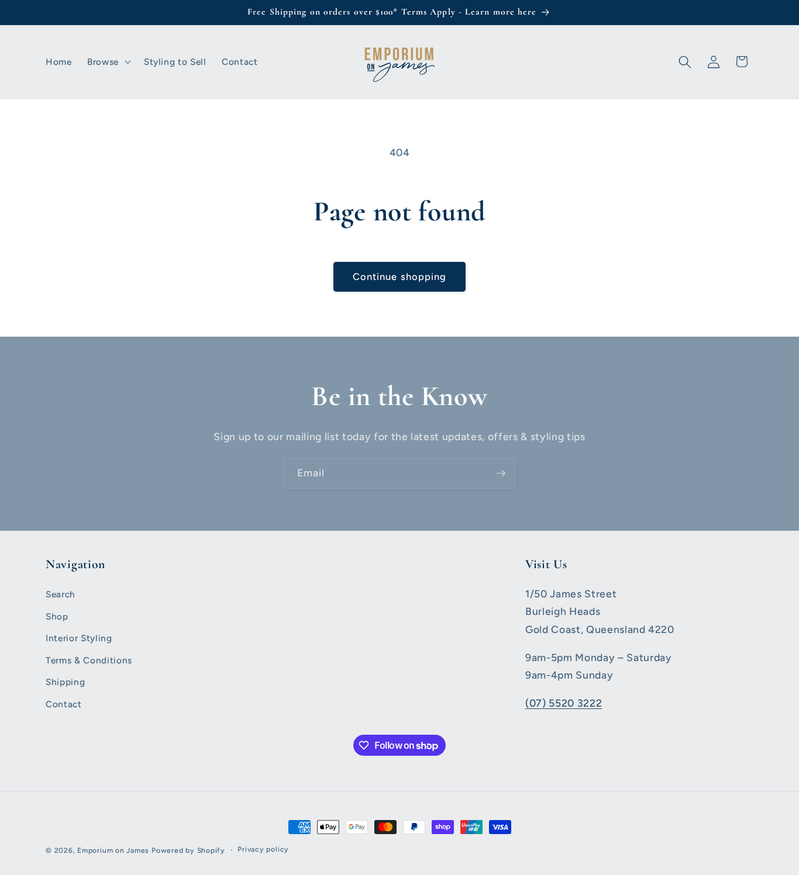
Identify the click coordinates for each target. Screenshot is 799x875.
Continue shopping (400, 276)
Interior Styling (79, 638)
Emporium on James (113, 850)
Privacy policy (263, 849)
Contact (64, 704)
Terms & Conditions (89, 660)
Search (60, 594)
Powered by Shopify (188, 850)
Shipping (65, 681)
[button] (108, 62)
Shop (57, 616)
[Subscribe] (501, 473)
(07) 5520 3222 (563, 703)
